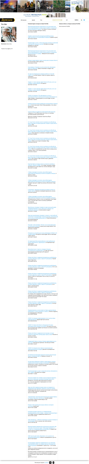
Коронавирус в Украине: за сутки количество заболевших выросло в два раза (41, 67)
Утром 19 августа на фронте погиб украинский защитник (41, 111)
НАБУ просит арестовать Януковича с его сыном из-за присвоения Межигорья (41, 436)
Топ (41, 20)
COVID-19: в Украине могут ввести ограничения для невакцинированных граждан (40, 348)
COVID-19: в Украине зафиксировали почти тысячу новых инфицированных (41, 319)
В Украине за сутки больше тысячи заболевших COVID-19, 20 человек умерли (42, 233)
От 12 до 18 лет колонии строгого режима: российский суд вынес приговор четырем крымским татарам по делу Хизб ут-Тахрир (42, 123)
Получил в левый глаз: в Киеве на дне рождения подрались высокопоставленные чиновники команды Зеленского (42, 378)
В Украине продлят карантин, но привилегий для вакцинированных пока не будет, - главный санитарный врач (42, 412)
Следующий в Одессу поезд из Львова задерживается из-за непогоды (42, 342)
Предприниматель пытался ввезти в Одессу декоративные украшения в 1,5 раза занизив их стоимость (42, 310)
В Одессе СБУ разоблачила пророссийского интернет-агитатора (41, 405)
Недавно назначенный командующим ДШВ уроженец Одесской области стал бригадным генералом (41, 36)
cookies (46, 462)
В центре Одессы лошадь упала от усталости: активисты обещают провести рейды (41, 164)
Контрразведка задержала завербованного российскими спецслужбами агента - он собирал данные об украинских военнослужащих (41, 444)
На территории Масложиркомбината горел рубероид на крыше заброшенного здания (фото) (41, 241)
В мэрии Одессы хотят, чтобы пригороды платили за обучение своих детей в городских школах (43, 43)
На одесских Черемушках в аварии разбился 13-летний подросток (41, 74)
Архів (33, 20)
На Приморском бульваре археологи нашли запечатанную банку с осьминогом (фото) (42, 355)
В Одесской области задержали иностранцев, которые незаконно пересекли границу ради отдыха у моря (41, 333)
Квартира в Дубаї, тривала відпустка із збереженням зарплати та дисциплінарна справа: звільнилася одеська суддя (26, 9)
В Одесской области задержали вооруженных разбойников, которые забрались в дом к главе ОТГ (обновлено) (42, 258)
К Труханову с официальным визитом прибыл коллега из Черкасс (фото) (41, 190)
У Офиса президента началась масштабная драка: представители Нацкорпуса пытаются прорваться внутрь (41, 172)
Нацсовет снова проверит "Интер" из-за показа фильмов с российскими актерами (42, 225)
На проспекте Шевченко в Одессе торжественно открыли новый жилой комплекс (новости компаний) (41, 362)
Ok (50, 462)
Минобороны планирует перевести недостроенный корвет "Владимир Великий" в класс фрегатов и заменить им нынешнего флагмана (42, 209)
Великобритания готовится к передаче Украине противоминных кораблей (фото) (39, 250)
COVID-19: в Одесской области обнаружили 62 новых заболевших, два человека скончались (40, 325)
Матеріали (23, 20)
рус (67, 20)
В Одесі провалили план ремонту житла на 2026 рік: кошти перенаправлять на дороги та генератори (44, 10)
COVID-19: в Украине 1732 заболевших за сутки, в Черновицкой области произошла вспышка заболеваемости (42, 96)
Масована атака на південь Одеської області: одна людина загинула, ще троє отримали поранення (8, 10)
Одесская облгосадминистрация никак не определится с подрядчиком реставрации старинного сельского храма (41, 388)
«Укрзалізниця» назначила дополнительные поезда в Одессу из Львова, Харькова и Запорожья (42, 397)
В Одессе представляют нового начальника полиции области (42, 60)
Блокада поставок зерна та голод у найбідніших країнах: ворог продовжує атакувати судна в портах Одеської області (61, 9)
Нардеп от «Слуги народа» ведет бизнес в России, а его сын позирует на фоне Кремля (42, 82)
